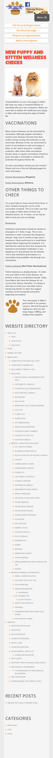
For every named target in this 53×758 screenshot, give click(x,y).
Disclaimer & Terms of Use (22, 369)
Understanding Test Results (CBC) (26, 681)
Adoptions (15, 630)
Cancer (18, 459)
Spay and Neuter (18, 677)
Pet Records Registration (26, 25)
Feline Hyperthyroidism (25, 515)
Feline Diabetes (22, 502)
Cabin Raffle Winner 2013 (22, 365)
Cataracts (19, 472)
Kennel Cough (21, 528)
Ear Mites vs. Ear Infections (27, 498)
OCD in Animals (21, 536)
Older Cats (20, 414)
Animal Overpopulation (25, 576)
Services (11, 622)
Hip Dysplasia (21, 523)
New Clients (16, 658)
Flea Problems (21, 584)
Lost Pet (18, 410)
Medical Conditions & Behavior (25, 443)
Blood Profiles (18, 634)
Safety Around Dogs (24, 603)
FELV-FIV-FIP (19, 401)
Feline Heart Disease (24, 506)
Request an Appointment (27, 35)
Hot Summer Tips (22, 596)
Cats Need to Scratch (24, 384)
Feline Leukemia (13, 266)
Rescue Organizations (25, 427)
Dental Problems (22, 494)
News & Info (12, 357)
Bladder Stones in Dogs (25, 451)
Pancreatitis (20, 540)
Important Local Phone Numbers (29, 405)
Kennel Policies (14, 353)
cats (9, 729)
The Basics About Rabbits (26, 431)
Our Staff (15, 345)
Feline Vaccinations (20, 647)
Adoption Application (20, 626)
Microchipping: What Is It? (22, 651)
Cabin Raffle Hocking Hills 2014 (25, 361)
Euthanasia (20, 397)
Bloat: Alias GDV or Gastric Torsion (31, 455)
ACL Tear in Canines (23, 447)
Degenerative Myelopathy (26, 489)
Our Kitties (16, 341)
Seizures (18, 549)
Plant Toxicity (25, 599)
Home (9, 349)
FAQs (13, 337)
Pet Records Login (26, 30)
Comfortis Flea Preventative (28, 388)
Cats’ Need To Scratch (24, 476)
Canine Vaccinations (20, 638)
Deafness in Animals (24, 485)
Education (15, 374)
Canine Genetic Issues (24, 464)
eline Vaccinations (14, 183)
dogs (9, 734)
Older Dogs (20, 418)
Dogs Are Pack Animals (25, 393)
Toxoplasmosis (21, 557)
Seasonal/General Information (25, 572)
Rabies (18, 545)
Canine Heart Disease (24, 468)
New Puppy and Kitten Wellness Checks (28, 663)
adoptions (12, 725)
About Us (11, 333)
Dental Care (16, 643)
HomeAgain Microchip (24, 655)
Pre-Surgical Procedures (22, 667)
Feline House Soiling (24, 511)
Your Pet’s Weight (23, 440)
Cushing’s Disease (23, 481)
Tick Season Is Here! (24, 619)
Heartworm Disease (23, 589)
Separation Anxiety (23, 553)
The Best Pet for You (24, 435)
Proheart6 (23, 592)
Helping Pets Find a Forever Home (22, 703)
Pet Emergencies (22, 423)
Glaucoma (19, 519)
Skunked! (19, 607)
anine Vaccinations (15, 177)
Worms (18, 569)
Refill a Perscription (26, 40)
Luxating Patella (22, 532)
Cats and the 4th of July (26, 580)
